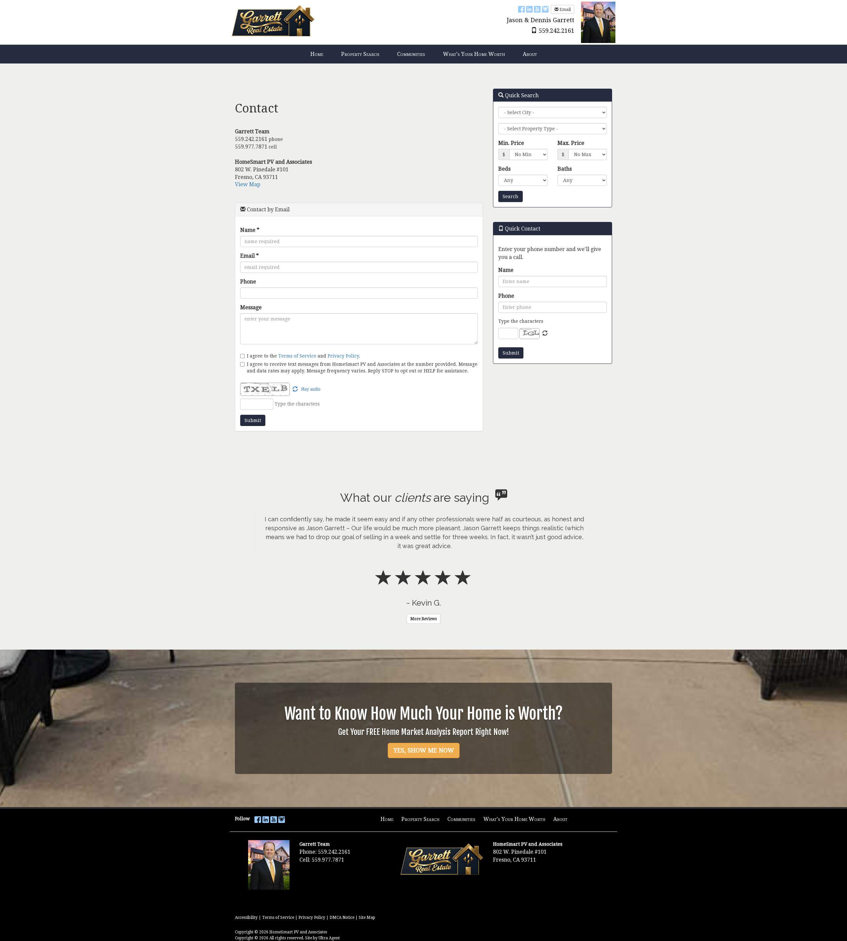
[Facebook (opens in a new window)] (521, 9)
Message (251, 307)
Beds (504, 169)
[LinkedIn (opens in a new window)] (529, 9)
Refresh (545, 333)
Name (249, 230)
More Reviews (423, 619)
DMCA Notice (342, 917)
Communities (461, 819)
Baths (564, 169)
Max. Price (570, 143)
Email (564, 9)
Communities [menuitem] (411, 54)
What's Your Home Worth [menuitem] (474, 54)
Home (386, 819)
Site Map (367, 917)
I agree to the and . (303, 356)
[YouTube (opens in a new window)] (537, 9)
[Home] (273, 22)
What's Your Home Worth (514, 819)
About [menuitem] (530, 54)
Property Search (420, 819)
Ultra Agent (329, 938)
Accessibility (246, 917)
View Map (247, 184)
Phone (248, 281)
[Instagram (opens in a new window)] (545, 9)
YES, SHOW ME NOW (423, 750)
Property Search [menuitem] (360, 54)
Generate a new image (295, 389)
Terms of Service (297, 356)
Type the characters (520, 321)
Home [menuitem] (316, 54)
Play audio (311, 389)
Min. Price (511, 143)
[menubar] (423, 54)
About (560, 819)
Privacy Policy (343, 356)
